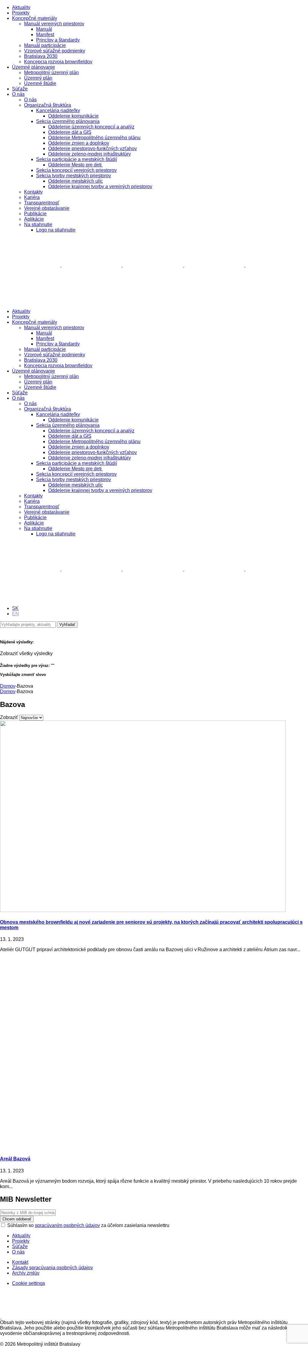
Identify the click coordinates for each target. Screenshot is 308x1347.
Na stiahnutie (38, 224)
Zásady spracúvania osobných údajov (52, 1267)
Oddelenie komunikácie (73, 115)
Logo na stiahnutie (55, 229)
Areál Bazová (15, 1158)
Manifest (45, 34)
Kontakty (33, 191)
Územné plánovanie (33, 67)
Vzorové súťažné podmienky (54, 50)
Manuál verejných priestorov (54, 23)
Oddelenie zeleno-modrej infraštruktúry (89, 153)
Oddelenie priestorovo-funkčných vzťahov (92, 148)
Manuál (44, 29)
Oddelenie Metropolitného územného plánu (94, 137)
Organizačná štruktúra (47, 105)
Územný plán (38, 77)
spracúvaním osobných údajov (67, 1225)
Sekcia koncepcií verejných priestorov (76, 170)
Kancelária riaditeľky (58, 110)
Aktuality (21, 7)
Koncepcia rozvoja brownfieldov (58, 61)
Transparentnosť (41, 202)
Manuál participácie (45, 45)
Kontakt (20, 1262)
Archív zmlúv (25, 1273)
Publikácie (35, 213)
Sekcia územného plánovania (68, 121)
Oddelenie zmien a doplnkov (78, 143)
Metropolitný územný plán (51, 72)
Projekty (20, 12)
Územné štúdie (40, 83)
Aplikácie (34, 219)
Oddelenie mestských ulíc (75, 181)
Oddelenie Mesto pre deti (75, 164)
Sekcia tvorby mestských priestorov (73, 175)
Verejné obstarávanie (46, 208)
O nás (18, 94)
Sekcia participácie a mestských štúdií (76, 159)
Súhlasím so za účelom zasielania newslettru (88, 1225)
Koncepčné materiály (34, 18)
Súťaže (20, 88)
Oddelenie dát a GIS (69, 132)
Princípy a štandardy (58, 40)
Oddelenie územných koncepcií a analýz (91, 126)
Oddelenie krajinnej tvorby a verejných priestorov (100, 186)
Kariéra (32, 197)
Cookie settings (28, 1283)
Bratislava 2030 (40, 56)
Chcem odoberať (16, 1219)
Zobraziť (9, 717)
